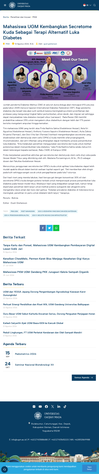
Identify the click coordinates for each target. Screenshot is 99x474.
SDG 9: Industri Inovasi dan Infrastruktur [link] (49, 215)
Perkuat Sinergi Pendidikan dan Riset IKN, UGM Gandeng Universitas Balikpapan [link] (46, 304)
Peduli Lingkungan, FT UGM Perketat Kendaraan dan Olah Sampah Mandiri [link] (42, 332)
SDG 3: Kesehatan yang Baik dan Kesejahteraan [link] (57, 211)
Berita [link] (6, 17)
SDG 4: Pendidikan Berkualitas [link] (16, 215)
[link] (22, 5)
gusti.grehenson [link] (50, 44)
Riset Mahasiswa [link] (28, 211)
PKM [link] (34, 17)
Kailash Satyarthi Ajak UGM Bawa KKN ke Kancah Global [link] (33, 323)
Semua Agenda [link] (82, 377)
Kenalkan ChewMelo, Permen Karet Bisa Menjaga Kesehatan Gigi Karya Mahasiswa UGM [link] (46, 260)
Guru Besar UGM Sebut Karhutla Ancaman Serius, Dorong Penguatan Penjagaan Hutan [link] (49, 313)
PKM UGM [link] (14, 211)
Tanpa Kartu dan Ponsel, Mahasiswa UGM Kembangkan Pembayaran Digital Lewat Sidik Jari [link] (49, 247)
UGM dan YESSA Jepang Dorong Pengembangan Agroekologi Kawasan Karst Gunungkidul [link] (44, 293)
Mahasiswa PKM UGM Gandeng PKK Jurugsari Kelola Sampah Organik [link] (46, 271)
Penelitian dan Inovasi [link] (21, 17)
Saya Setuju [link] (89, 468)
